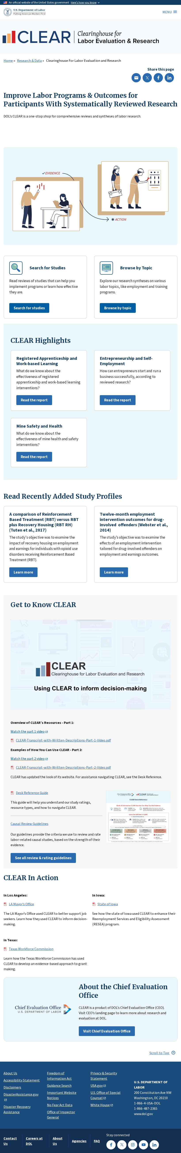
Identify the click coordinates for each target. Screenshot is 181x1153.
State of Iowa (108, 904)
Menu (167, 12)
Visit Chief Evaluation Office (106, 1031)
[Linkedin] (169, 77)
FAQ (97, 1141)
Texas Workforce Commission (31, 949)
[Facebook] (158, 77)
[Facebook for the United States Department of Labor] (111, 1144)
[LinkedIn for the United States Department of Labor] (154, 1144)
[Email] (136, 77)
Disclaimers (12, 1087)
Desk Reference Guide (32, 793)
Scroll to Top (159, 1053)
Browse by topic (117, 308)
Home (8, 60)
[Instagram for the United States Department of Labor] (132, 1144)
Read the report (32, 401)
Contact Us (10, 1141)
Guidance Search (59, 1085)
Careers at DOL (34, 1141)
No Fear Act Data (59, 1105)
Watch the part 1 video (28, 731)
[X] (147, 77)
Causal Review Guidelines (29, 823)
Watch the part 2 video (28, 758)
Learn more (21, 573)
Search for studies (29, 308)
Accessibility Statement (22, 1080)
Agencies (79, 1141)
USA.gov (96, 1085)
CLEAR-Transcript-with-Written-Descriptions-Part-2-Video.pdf (63, 767)
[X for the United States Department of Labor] (121, 1144)
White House (100, 1105)
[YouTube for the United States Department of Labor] (143, 1144)
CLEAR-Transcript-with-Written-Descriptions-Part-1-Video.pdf (63, 740)
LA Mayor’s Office (21, 904)
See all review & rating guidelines (43, 857)
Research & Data (29, 60)
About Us (10, 1073)
